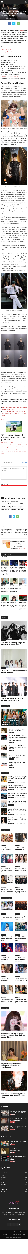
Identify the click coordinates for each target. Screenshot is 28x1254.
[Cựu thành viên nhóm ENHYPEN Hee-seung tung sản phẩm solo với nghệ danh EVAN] (14, 1081)
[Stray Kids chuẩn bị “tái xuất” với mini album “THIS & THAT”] (14, 686)
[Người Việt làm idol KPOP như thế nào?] (23, 581)
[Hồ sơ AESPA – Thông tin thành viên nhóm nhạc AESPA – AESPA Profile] (21, 947)
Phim (2, 1175)
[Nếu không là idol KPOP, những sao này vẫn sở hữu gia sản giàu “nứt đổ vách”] (7, 858)
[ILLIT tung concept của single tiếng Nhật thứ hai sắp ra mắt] (4, 803)
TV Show (12, 565)
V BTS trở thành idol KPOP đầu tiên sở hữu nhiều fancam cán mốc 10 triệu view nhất (14, 413)
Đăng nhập (24, 462)
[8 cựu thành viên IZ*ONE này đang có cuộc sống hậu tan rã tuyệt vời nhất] (7, 837)
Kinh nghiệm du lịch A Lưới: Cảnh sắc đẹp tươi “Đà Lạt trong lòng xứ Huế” (7, 532)
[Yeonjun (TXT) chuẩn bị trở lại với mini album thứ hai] (5, 1120)
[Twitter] (19, 1224)
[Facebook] (8, 1224)
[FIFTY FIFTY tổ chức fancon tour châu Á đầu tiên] (14, 658)
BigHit (7, 498)
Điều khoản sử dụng (13, 1232)
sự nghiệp (20, 506)
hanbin (13, 498)
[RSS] (16, 1224)
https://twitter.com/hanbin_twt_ (10, 76)
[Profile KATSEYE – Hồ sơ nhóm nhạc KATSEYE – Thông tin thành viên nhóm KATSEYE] (14, 717)
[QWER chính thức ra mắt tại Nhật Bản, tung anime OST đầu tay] (4, 811)
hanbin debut (21, 498)
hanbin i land (5, 501)
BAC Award (18, 1234)
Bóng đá (3, 1187)
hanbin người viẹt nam (8, 504)
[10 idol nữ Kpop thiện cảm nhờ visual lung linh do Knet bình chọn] (7, 926)
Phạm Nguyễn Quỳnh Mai (17, 541)
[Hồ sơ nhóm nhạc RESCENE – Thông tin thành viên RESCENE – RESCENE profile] (4, 747)
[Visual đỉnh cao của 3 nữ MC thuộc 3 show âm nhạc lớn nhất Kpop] (21, 858)
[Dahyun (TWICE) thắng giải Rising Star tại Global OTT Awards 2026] (14, 1051)
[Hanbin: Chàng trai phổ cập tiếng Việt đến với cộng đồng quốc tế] (5, 598)
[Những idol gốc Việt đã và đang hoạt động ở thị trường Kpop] (14, 598)
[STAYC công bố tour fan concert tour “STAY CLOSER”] (4, 788)
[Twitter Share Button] (13, 23)
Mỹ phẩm (3, 1177)
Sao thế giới (13, 8)
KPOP (3, 506)
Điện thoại (3, 1184)
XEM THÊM (4, 556)
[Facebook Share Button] (9, 23)
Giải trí (4, 8)
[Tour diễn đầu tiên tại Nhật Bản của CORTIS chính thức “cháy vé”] (14, 630)
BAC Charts (12, 1234)
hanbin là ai (14, 501)
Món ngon (3, 1191)
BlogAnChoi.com (6, 1212)
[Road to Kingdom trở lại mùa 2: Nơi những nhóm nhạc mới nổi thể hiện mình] (14, 563)
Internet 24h (4, 1189)
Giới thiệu (5, 1232)
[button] (26, 2)
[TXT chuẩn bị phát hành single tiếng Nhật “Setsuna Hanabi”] (4, 796)
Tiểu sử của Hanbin (8, 50)
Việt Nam (21, 30)
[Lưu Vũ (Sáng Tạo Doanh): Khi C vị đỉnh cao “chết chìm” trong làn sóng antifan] (7, 947)
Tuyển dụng (21, 1232)
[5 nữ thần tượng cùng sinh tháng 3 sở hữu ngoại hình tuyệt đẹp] (7, 989)
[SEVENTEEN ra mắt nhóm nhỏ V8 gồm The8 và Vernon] (5, 1128)
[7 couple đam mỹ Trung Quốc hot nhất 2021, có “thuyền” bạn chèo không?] (21, 968)
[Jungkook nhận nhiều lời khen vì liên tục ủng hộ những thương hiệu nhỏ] (7, 879)
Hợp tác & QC (6, 1234)
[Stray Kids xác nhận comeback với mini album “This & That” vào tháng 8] (5, 1113)
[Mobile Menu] (2, 2)
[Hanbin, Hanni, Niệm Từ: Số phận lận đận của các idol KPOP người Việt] (23, 563)
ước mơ (13, 509)
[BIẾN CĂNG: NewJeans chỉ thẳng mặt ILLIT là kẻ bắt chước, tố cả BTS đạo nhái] (5, 581)
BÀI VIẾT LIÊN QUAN (6, 554)
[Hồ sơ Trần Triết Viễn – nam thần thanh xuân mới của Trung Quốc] (21, 926)
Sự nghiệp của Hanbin (9, 52)
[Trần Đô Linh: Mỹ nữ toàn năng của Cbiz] (21, 837)
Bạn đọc (3, 1182)
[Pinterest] (12, 1224)
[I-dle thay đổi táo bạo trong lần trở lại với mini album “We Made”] (4, 779)
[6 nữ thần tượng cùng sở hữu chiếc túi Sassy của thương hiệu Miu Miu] (21, 989)
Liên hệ (23, 1234)
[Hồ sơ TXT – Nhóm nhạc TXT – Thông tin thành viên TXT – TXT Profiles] (4, 764)
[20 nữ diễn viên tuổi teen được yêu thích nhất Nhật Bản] (4, 730)
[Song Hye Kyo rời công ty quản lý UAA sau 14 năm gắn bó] (4, 820)
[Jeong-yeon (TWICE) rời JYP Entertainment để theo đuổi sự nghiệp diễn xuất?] (14, 1021)
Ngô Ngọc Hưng (11, 506)
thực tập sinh (5, 509)
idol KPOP (20, 504)
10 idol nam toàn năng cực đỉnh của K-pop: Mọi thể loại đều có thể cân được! (21, 532)
